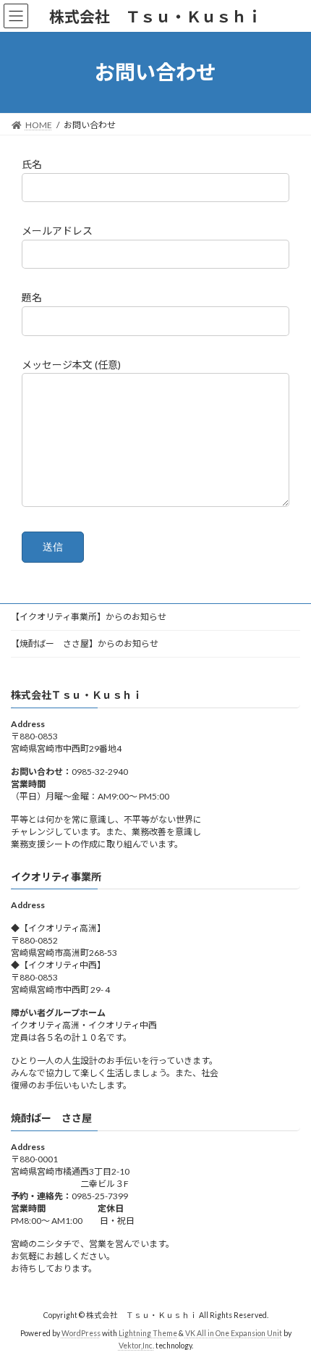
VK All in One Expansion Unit (233, 1332)
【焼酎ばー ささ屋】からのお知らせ (84, 643)
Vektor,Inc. (136, 1345)
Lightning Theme (148, 1332)
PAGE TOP (289, 1311)
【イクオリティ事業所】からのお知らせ (88, 616)
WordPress (81, 1332)
